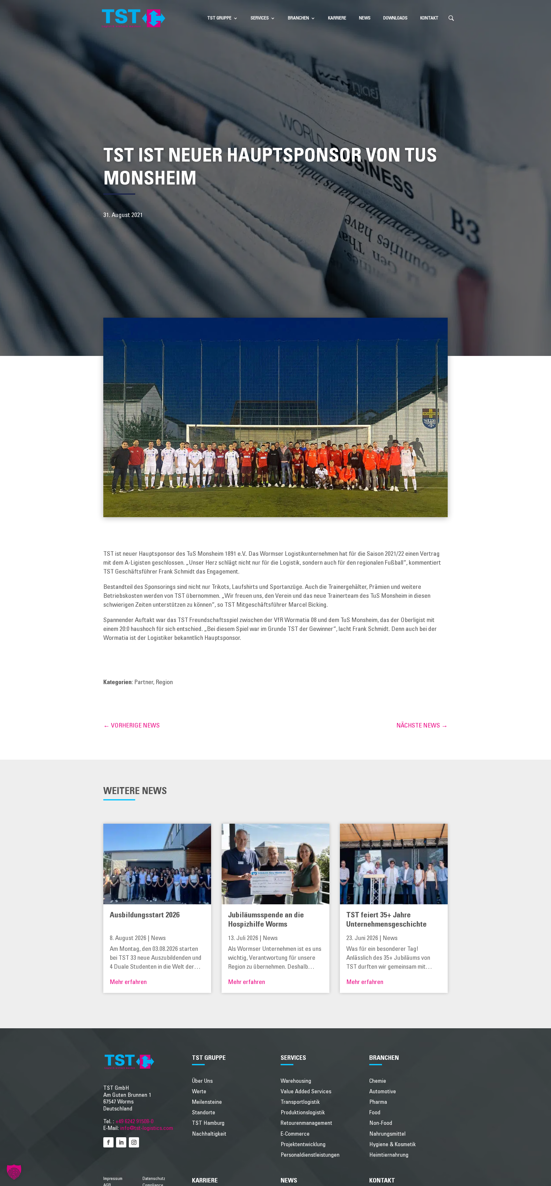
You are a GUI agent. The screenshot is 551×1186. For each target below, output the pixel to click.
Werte (199, 1092)
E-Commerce (295, 1134)
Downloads (395, 18)
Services (260, 18)
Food (374, 1113)
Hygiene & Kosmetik (392, 1144)
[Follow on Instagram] (134, 1142)
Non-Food (380, 1123)
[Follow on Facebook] (108, 1142)
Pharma (378, 1102)
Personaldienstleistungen (310, 1155)
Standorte (203, 1113)
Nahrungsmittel (387, 1134)
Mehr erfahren (128, 982)
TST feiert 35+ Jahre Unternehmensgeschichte (386, 919)
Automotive (382, 1092)
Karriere (337, 18)
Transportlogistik (300, 1102)
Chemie (377, 1081)
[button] (14, 1172)
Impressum (112, 1179)
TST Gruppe (219, 18)
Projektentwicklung (303, 1144)
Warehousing (296, 1081)
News (365, 18)
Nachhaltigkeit (209, 1134)
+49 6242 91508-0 (134, 1122)
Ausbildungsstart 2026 (145, 915)
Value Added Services (306, 1092)
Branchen (298, 18)
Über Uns (202, 1081)
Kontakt (429, 18)
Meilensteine (207, 1102)
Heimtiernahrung (388, 1155)
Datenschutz (154, 1179)
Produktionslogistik (303, 1113)
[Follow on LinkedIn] (121, 1142)
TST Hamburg (208, 1123)
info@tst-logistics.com (146, 1128)
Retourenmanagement (306, 1123)
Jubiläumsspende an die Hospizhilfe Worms (266, 919)
